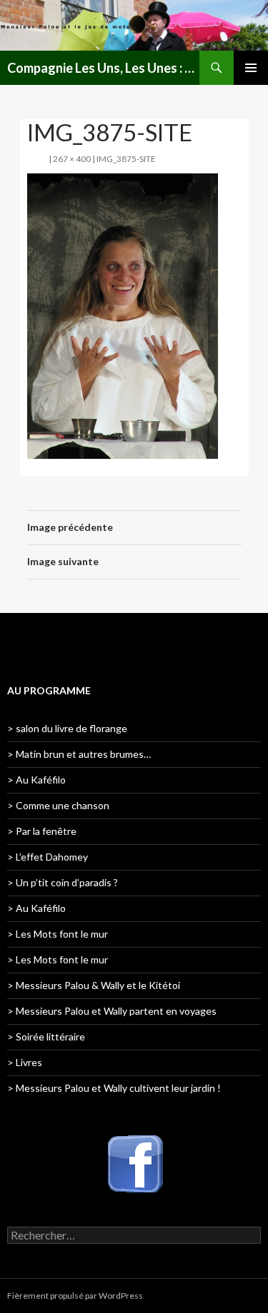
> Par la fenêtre (41, 831)
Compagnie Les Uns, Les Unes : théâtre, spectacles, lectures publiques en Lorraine (103, 68)
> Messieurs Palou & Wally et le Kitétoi (93, 985)
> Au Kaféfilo (36, 780)
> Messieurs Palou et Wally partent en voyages (112, 1011)
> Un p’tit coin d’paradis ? (62, 882)
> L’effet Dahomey (47, 857)
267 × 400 (72, 158)
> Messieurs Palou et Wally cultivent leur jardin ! (114, 1088)
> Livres (24, 1062)
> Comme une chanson (58, 805)
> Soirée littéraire (46, 1036)
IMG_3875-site (126, 158)
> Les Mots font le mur (57, 934)
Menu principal (251, 68)
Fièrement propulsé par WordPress (75, 1295)
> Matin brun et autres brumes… (79, 754)
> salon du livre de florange (67, 728)
